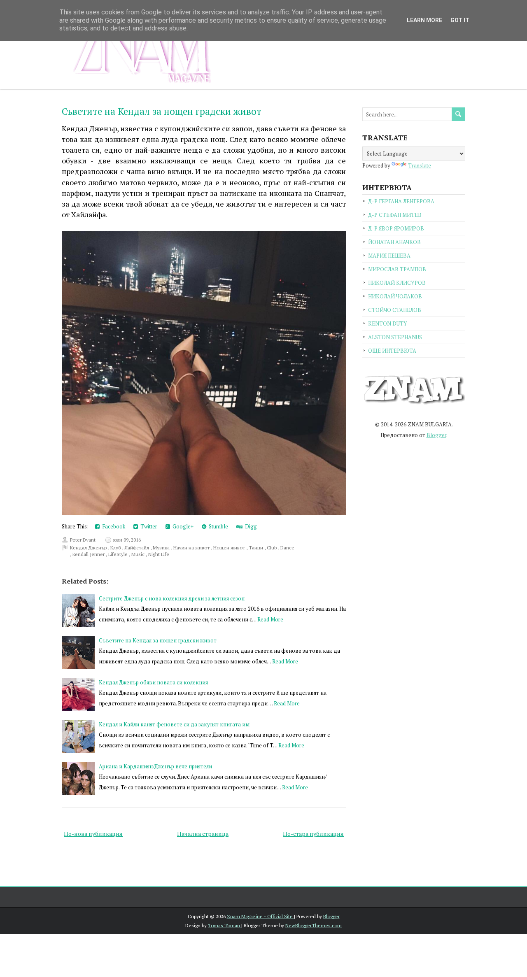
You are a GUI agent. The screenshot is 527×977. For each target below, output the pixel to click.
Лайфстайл (137, 547)
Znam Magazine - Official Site (260, 916)
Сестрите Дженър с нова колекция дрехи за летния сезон (172, 598)
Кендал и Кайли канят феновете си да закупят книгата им (174, 724)
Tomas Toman (224, 925)
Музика (162, 547)
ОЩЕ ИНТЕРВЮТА (392, 350)
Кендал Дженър (89, 547)
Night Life (158, 554)
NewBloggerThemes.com (313, 925)
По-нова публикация (93, 833)
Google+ (182, 526)
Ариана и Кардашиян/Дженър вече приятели (155, 766)
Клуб (116, 547)
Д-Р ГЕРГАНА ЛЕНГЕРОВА (401, 201)
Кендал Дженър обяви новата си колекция (153, 682)
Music (138, 554)
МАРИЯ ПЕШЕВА (389, 255)
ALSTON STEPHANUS (395, 337)
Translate (419, 165)
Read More (270, 619)
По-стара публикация (313, 833)
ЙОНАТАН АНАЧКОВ (394, 242)
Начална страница (203, 833)
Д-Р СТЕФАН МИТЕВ (395, 215)
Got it (459, 20)
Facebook (112, 526)
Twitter (147, 526)
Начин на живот (192, 547)
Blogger (436, 435)
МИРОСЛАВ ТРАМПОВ (397, 269)
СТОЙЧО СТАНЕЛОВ (394, 310)
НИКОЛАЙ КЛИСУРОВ (397, 282)
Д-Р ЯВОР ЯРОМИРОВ (396, 228)
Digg (250, 526)
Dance (287, 547)
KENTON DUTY (387, 323)
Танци (256, 547)
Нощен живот (229, 547)
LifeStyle (118, 554)
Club (272, 547)
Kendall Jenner (89, 554)
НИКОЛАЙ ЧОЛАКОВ (395, 296)
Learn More (424, 20)
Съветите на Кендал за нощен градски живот (161, 111)
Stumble (217, 526)
